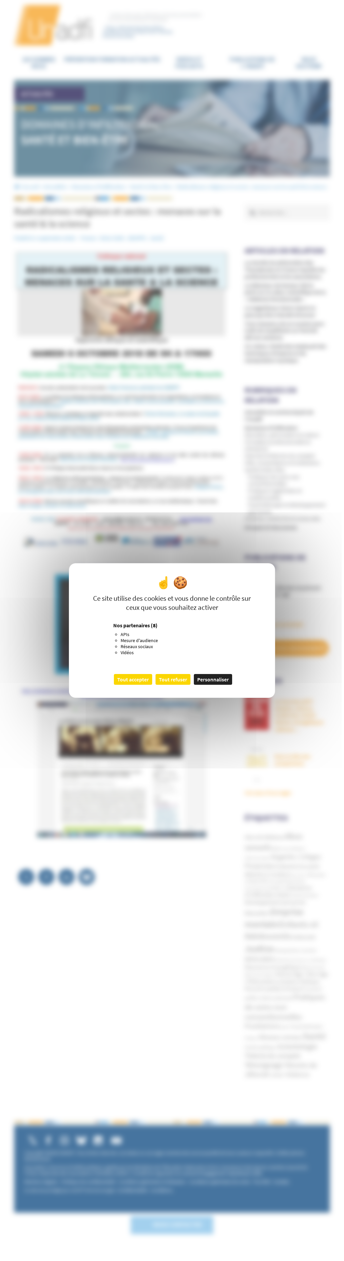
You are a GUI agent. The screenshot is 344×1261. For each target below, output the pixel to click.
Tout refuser (173, 679)
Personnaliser (213, 679)
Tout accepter (133, 679)
